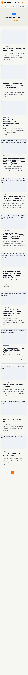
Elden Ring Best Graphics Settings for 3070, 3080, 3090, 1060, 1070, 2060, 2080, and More (12, 274)
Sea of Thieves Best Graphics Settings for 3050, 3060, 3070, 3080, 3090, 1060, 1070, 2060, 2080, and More (14, 161)
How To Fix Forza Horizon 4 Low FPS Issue (13, 385)
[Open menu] (26, 2)
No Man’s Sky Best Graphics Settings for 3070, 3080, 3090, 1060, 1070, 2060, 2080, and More (13, 312)
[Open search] (18, 2)
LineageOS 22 (22, 6)
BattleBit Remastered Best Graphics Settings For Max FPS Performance (13, 85)
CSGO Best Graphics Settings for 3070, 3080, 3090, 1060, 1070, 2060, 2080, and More (14, 198)
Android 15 (13, 6)
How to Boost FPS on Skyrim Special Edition (13, 455)
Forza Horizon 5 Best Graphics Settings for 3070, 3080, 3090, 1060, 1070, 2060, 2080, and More (13, 236)
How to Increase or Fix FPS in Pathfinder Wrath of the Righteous (13, 350)
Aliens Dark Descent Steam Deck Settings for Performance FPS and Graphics (13, 122)
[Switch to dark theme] (22, 2)
